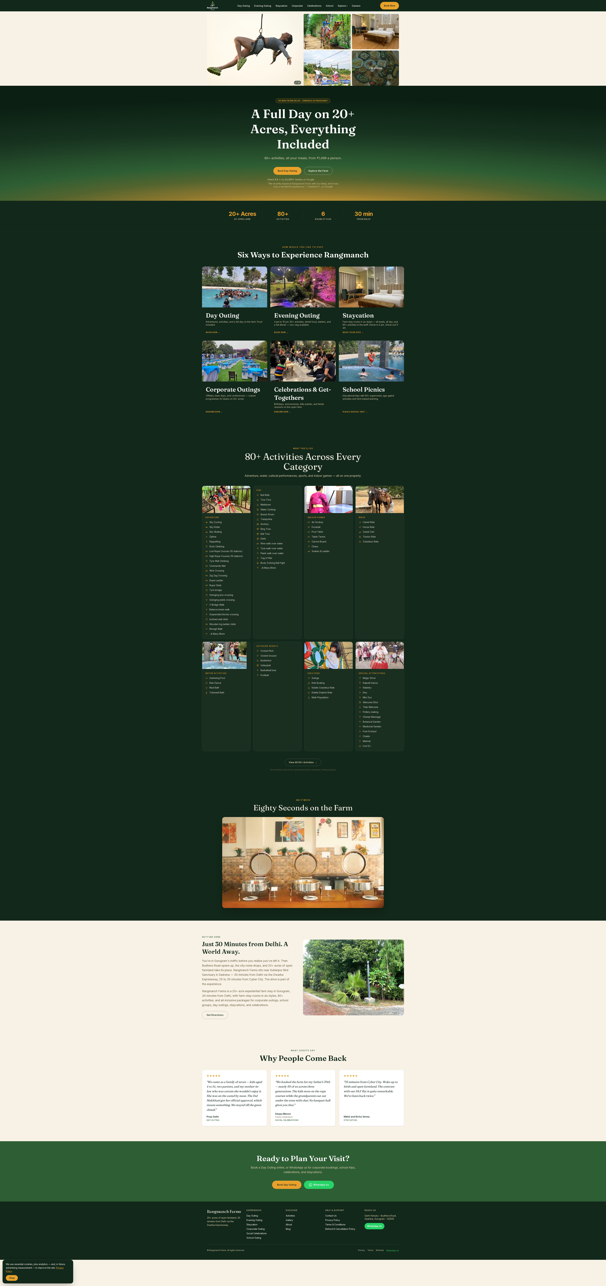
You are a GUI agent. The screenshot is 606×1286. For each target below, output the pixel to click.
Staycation (281, 5)
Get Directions (215, 1015)
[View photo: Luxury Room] (375, 31)
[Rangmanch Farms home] (212, 5)
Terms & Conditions (335, 1224)
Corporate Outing (256, 1229)
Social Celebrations (257, 1233)
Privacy (361, 1250)
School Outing (254, 1237)
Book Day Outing (287, 170)
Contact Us (331, 1215)
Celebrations (314, 5)
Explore (342, 5)
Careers (356, 5)
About (289, 1224)
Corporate (297, 5)
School (329, 5)
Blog (288, 1229)
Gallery (289, 1220)
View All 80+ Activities (303, 762)
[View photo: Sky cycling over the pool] (327, 68)
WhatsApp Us (321, 1184)
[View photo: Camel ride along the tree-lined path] (327, 31)
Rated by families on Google (291, 179)
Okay (12, 1278)
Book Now (389, 5)
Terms (370, 1250)
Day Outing (244, 5)
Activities (290, 1215)
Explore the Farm (318, 170)
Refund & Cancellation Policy (340, 1229)
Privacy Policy (332, 1220)
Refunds (380, 1250)
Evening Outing (262, 5)
